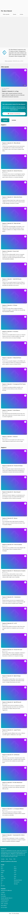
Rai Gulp (16, 883)
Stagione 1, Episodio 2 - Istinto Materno (11, 410)
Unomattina (3, 896)
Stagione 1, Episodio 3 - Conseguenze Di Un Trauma (14, 384)
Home (10, 913)
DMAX (2, 876)
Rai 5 (2, 880)
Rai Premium (16, 881)
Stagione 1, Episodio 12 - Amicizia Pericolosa (12, 170)
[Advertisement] (14, 32)
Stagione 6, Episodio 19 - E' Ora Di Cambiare (12, 544)
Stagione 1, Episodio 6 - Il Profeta (9, 305)
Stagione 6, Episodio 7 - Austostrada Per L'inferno (13, 835)
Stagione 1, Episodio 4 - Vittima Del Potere (11, 357)
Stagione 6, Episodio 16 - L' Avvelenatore (11, 597)
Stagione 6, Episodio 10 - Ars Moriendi (10, 754)
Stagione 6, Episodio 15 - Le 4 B (9, 623)
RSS (14, 859)
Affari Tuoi (3, 894)
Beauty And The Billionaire (6, 890)
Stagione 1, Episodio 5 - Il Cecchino (10, 331)
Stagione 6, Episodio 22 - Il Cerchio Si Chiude (12, 465)
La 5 (15, 872)
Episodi (5, 120)
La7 (2, 874)
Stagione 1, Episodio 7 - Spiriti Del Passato (11, 279)
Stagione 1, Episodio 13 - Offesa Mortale (11, 143)
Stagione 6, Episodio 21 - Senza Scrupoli (11, 491)
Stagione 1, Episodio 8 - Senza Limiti (10, 251)
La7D (15, 874)
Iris (1, 881)
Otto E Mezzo (4, 905)
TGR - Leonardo (4, 903)
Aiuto (7, 859)
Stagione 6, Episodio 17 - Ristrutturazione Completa (13, 570)
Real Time (3, 878)
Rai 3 (2, 868)
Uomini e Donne (4, 901)
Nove (15, 876)
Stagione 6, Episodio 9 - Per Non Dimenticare (12, 782)
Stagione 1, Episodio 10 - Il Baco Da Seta (11, 223)
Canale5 (2, 870)
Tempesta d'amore (5, 899)
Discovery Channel (18, 880)
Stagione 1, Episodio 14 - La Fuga (10, 91)
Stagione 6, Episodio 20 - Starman (9, 518)
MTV (15, 878)
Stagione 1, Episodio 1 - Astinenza (10, 436)
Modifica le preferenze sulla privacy (9, 861)
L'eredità (3, 892)
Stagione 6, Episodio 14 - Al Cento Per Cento (12, 649)
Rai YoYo (3, 885)
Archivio (14, 120)
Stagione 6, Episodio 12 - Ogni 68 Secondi (11, 702)
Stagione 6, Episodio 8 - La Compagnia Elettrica (13, 808)
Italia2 (2, 872)
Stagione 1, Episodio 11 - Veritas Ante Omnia (12, 197)
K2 (1, 883)
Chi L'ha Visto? (4, 907)
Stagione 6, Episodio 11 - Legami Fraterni (11, 729)
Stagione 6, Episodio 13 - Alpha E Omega (11, 675)
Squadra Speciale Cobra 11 (6, 898)
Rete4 (15, 868)
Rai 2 (15, 866)
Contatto (2, 859)
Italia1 (15, 870)
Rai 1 (2, 866)
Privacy (10, 859)
